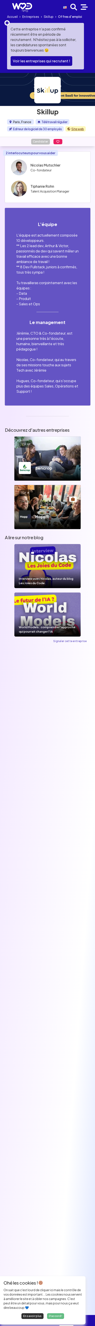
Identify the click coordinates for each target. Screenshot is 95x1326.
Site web (77, 129)
